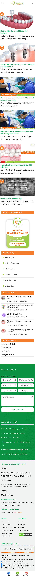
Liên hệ (22, 527)
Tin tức (22, 521)
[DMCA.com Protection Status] (25, 534)
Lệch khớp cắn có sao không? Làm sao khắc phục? (20, 330)
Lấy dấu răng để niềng (14, 314)
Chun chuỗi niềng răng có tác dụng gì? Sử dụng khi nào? (20, 306)
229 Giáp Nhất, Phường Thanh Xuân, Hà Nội (16, 473)
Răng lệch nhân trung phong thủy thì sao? (19, 322)
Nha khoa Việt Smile (9, 344)
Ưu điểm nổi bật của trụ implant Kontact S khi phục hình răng (17, 99)
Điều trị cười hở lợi (7, 530)
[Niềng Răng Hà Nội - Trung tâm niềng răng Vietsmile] (17, 3)
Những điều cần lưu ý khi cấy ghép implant (14, 32)
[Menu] (2, 3)
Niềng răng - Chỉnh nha (9, 527)
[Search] (33, 3)
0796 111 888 (18, 512)
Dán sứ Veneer (7, 347)
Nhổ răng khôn (6, 536)
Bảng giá (22, 524)
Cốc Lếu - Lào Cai (7, 495)
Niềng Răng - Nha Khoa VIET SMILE (18, 549)
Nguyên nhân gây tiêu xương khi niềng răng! (20, 297)
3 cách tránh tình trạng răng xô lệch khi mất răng (16, 166)
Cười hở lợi (6, 351)
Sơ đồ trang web (24, 530)
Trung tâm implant (8, 355)
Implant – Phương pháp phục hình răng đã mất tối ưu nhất (17, 66)
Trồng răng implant (7, 533)
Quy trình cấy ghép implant (11, 198)
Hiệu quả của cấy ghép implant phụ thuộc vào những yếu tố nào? (17, 132)
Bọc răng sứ (5, 521)
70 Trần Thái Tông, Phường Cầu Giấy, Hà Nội (16, 476)
